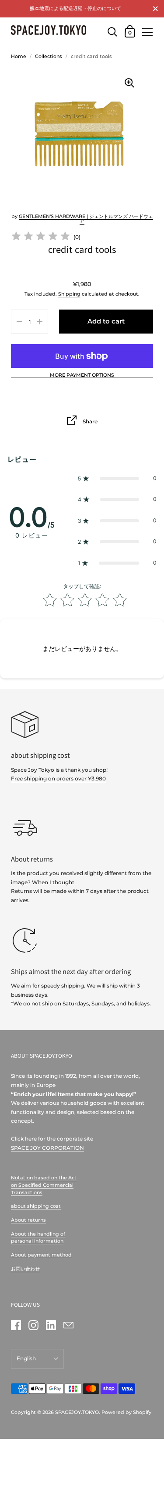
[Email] (68, 1325)
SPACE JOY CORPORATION (47, 1147)
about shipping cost (36, 1206)
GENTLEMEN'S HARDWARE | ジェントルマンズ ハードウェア (86, 218)
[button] (117, 478)
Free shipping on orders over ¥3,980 (58, 778)
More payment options (82, 375)
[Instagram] (33, 1325)
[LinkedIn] (50, 1325)
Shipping (69, 294)
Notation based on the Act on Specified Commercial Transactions (44, 1185)
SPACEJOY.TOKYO (77, 1412)
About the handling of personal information (38, 1237)
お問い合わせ (25, 1269)
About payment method (41, 1255)
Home (18, 56)
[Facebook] (15, 1325)
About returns (28, 1220)
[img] (40, 237)
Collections (48, 56)
